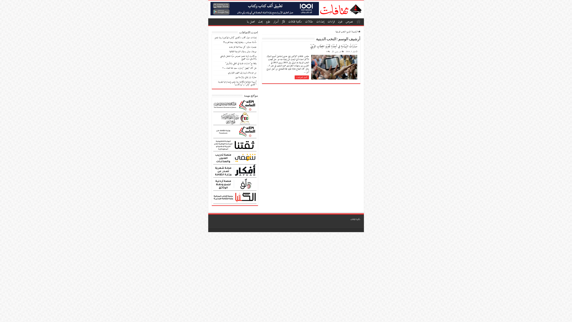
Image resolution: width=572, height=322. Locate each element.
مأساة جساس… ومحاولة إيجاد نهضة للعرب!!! (240, 42)
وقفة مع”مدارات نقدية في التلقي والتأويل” (241, 64)
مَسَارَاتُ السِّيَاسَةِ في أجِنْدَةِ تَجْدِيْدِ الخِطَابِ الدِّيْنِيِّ (333, 46)
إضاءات (320, 21)
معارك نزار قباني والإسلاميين (246, 77)
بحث (260, 21)
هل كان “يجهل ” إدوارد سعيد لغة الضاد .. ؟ (240, 68)
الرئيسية (358, 21)
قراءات (331, 21)
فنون (340, 21)
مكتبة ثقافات (295, 21)
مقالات (309, 21)
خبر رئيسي (338, 51)
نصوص (349, 21)
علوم (268, 21)
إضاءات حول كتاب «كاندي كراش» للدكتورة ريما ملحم (236, 38)
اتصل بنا (251, 21)
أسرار (276, 21)
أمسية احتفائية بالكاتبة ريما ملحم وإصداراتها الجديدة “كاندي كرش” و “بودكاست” (237, 83)
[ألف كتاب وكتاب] (264, 9)
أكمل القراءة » (301, 77)
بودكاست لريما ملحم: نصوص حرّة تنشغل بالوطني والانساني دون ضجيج (238, 57)
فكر (283, 21)
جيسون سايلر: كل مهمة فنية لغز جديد (243, 47)
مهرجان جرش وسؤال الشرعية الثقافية (243, 52)
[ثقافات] (341, 8)
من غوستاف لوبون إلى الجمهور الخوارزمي (242, 73)
